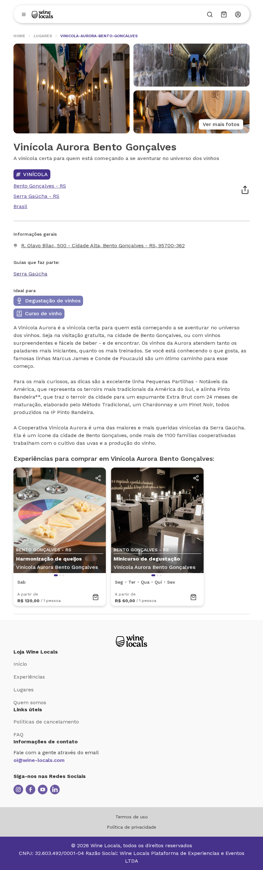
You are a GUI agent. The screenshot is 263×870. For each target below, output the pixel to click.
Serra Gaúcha (30, 274)
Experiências (29, 677)
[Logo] (42, 14)
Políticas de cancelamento (46, 722)
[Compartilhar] (245, 189)
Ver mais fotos (221, 124)
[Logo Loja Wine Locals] (131, 641)
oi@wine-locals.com (38, 760)
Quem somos (29, 702)
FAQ (18, 734)
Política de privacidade (131, 827)
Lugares (23, 690)
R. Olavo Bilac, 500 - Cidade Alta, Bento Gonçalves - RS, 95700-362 (103, 245)
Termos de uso (131, 816)
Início (20, 664)
